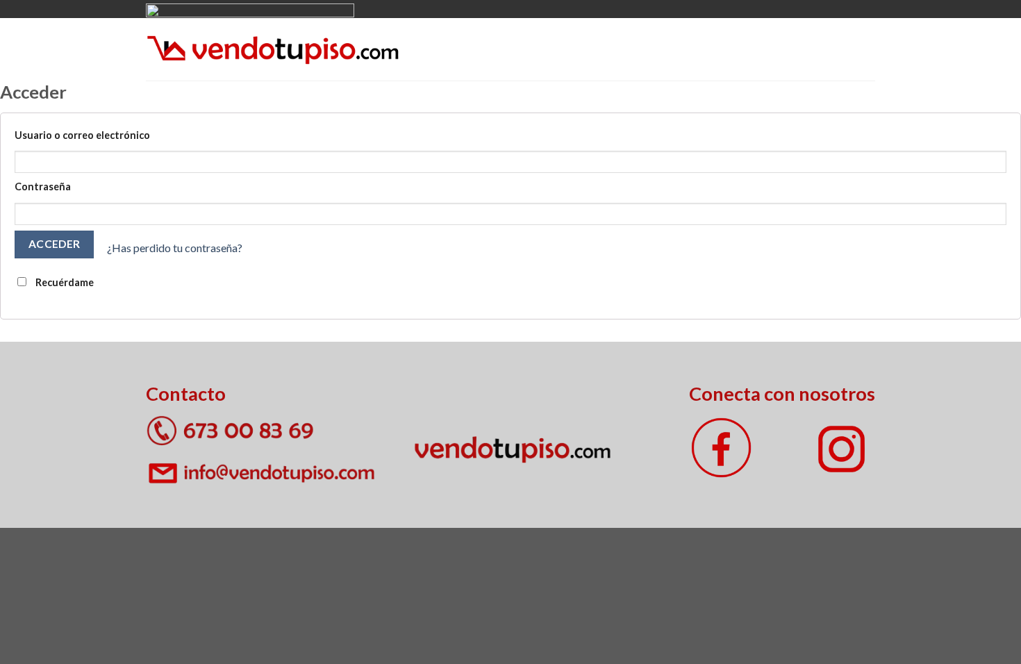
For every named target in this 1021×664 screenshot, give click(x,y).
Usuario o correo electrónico (82, 135)
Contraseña (43, 186)
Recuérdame (63, 282)
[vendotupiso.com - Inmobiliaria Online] (272, 49)
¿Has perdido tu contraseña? (174, 248)
